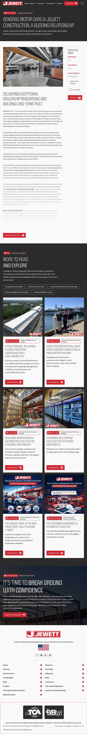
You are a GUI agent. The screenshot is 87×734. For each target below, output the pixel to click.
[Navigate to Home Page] (13, 3)
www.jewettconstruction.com (31, 227)
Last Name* (72, 65)
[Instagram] (41, 655)
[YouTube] (50, 655)
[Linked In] (46, 655)
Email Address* (74, 73)
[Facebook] (37, 655)
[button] (33, 3)
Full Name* (72, 57)
